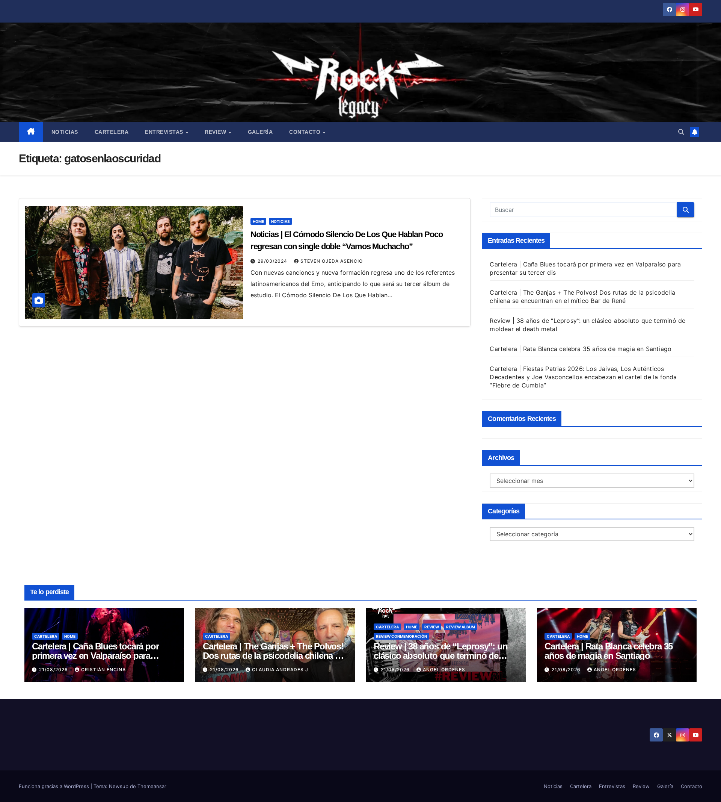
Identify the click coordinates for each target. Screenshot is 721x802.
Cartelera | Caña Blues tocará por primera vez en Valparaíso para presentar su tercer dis (95, 655)
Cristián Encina (103, 669)
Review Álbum (460, 627)
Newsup (118, 786)
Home (258, 221)
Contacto (305, 132)
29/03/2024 (273, 261)
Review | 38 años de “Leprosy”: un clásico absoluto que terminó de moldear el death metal (440, 655)
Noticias (64, 132)
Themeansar (151, 786)
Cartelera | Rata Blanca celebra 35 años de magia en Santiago (580, 349)
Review (216, 132)
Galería (260, 132)
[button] (681, 132)
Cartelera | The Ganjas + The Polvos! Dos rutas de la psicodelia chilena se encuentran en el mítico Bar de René (273, 655)
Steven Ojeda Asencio (331, 261)
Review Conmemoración (401, 636)
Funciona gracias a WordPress (55, 786)
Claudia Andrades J (280, 669)
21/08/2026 (54, 669)
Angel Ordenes (444, 669)
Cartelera (112, 132)
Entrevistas (165, 132)
